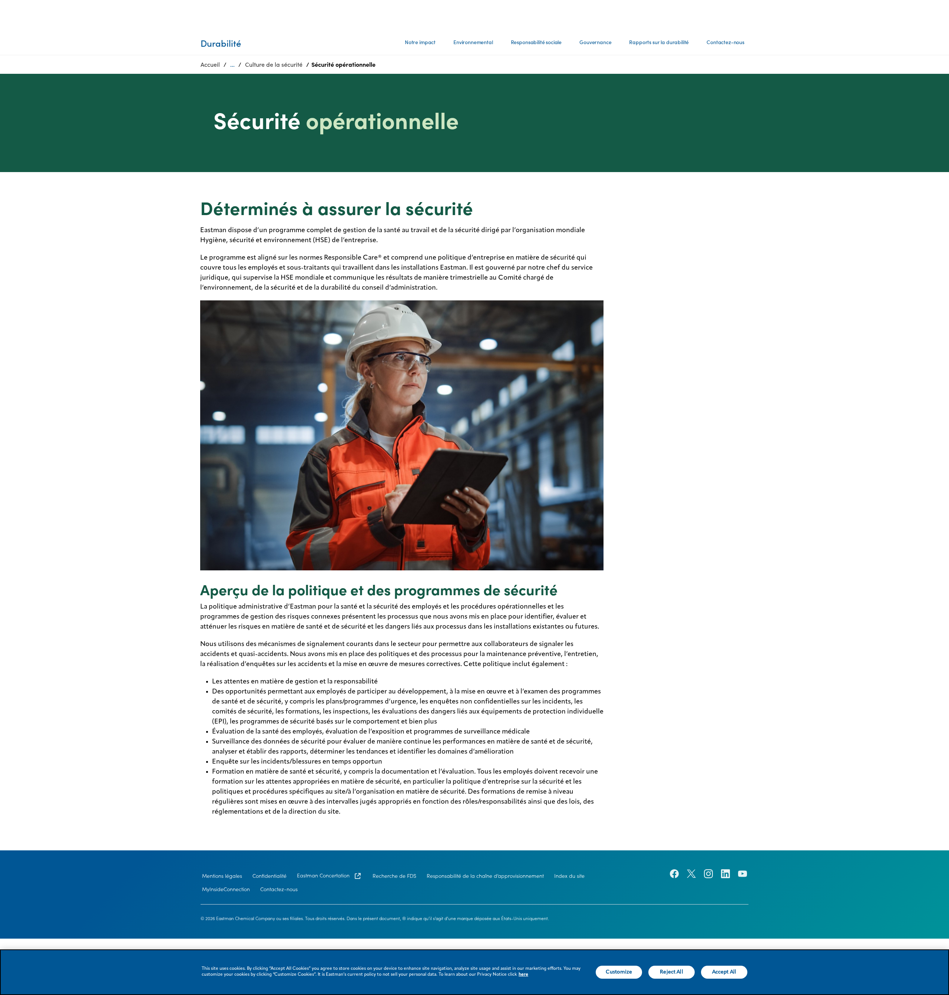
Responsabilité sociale (536, 42)
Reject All (671, 972)
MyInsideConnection (226, 889)
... (232, 64)
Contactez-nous (725, 42)
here (523, 974)
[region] (474, 972)
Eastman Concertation (324, 875)
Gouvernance (595, 42)
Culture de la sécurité (273, 64)
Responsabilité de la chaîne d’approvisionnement (485, 876)
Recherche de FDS (394, 876)
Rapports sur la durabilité (659, 42)
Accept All (724, 972)
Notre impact (420, 42)
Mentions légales (222, 876)
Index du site (569, 876)
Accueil (210, 64)
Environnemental (473, 42)
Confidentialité (269, 876)
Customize (619, 972)
